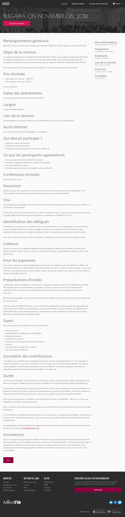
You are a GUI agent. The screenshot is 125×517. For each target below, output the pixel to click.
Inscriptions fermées (17, 23)
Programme (104, 50)
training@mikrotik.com (30, 428)
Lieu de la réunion (105, 63)
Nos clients (7, 488)
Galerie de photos (78, 3)
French (117, 3)
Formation (101, 76)
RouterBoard (49, 482)
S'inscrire (103, 70)
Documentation (29, 490)
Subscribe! (98, 489)
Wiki (25, 488)
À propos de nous (10, 485)
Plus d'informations (106, 43)
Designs (47, 488)
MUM (46, 485)
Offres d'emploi (9, 490)
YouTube (47, 490)
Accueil (64, 3)
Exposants (102, 56)
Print (8, 460)
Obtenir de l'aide (30, 482)
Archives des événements (98, 3)
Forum (26, 485)
